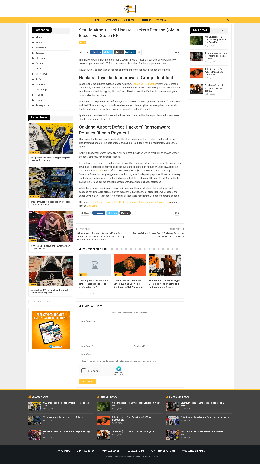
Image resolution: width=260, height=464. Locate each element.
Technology (41, 89)
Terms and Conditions (193, 451)
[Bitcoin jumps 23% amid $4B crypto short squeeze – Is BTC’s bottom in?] (95, 265)
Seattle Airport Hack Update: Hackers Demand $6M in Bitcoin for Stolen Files (129, 202)
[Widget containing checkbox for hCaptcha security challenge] (101, 370)
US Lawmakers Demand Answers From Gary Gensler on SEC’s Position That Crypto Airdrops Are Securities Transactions (101, 236)
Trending (146, 20)
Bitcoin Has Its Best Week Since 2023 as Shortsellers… (215, 72)
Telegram (161, 20)
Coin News (129, 20)
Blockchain (40, 48)
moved (99, 170)
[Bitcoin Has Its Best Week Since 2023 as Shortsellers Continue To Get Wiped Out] (130, 265)
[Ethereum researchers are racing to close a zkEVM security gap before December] (196, 56)
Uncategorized (42, 105)
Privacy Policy (62, 451)
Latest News (110, 20)
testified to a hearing (145, 83)
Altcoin (38, 37)
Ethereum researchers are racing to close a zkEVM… (216, 56)
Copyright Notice (110, 451)
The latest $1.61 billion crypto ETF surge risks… (216, 88)
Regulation (40, 84)
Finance (39, 63)
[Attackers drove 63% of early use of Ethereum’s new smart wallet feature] (172, 435)
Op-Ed (38, 79)
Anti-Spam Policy (85, 451)
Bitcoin (82, 42)
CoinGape (92, 205)
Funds (38, 68)
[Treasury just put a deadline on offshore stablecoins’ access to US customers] (51, 182)
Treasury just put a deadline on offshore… (63, 417)
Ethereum (40, 58)
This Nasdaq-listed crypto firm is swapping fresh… (205, 417)
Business (40, 53)
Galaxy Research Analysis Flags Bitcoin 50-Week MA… (216, 39)
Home (96, 20)
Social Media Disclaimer (163, 451)
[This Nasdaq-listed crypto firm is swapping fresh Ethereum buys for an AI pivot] (172, 420)
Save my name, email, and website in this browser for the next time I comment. (119, 361)
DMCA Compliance (135, 451)
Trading (39, 95)
